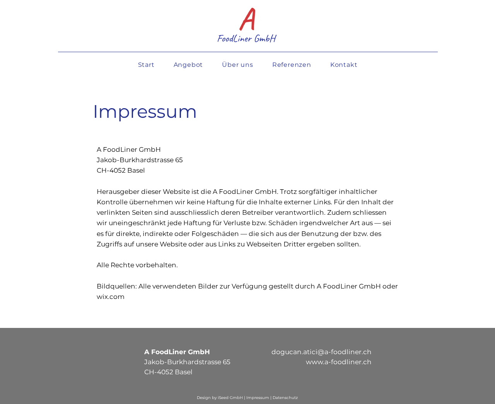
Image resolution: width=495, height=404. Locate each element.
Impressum (258, 397)
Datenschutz (285, 397)
